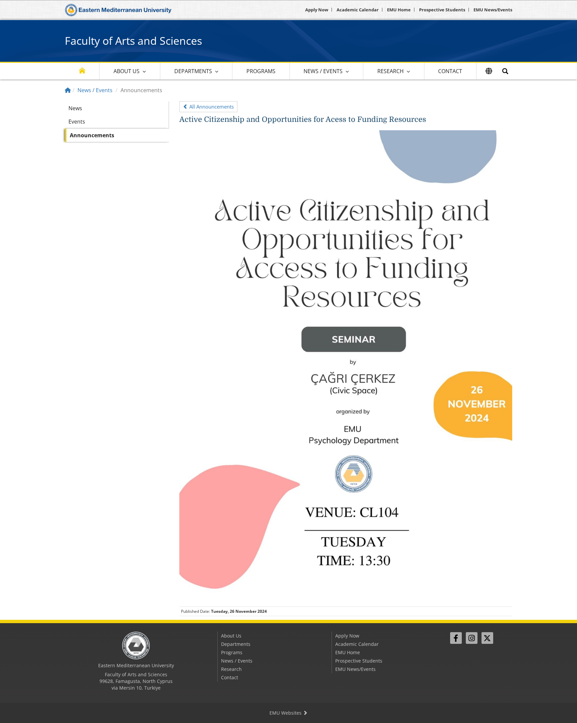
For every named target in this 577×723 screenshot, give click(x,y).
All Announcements (211, 106)
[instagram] (471, 638)
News (75, 108)
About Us (127, 71)
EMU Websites (286, 713)
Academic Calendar (358, 10)
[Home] (68, 90)
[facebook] (456, 638)
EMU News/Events (492, 10)
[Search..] (505, 71)
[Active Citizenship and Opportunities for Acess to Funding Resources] (345, 365)
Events (76, 121)
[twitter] (487, 638)
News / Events (323, 71)
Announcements (92, 135)
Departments (193, 71)
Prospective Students (442, 10)
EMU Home (399, 10)
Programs (260, 71)
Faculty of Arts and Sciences (133, 40)
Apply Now (316, 10)
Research (390, 71)
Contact (450, 71)
